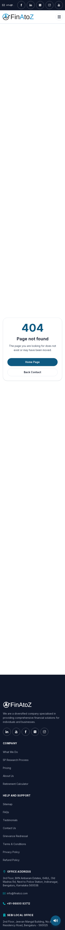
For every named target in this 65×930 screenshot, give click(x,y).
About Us (8, 775)
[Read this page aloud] (56, 921)
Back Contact (32, 372)
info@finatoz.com (17, 893)
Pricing (7, 767)
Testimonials (10, 820)
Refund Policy (11, 860)
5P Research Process (16, 759)
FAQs (6, 812)
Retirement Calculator (15, 783)
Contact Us (9, 828)
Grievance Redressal (15, 836)
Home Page (32, 362)
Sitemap (7, 804)
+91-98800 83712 (18, 903)
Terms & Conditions (14, 844)
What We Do (10, 751)
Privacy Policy (11, 852)
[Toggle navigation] (59, 16)
